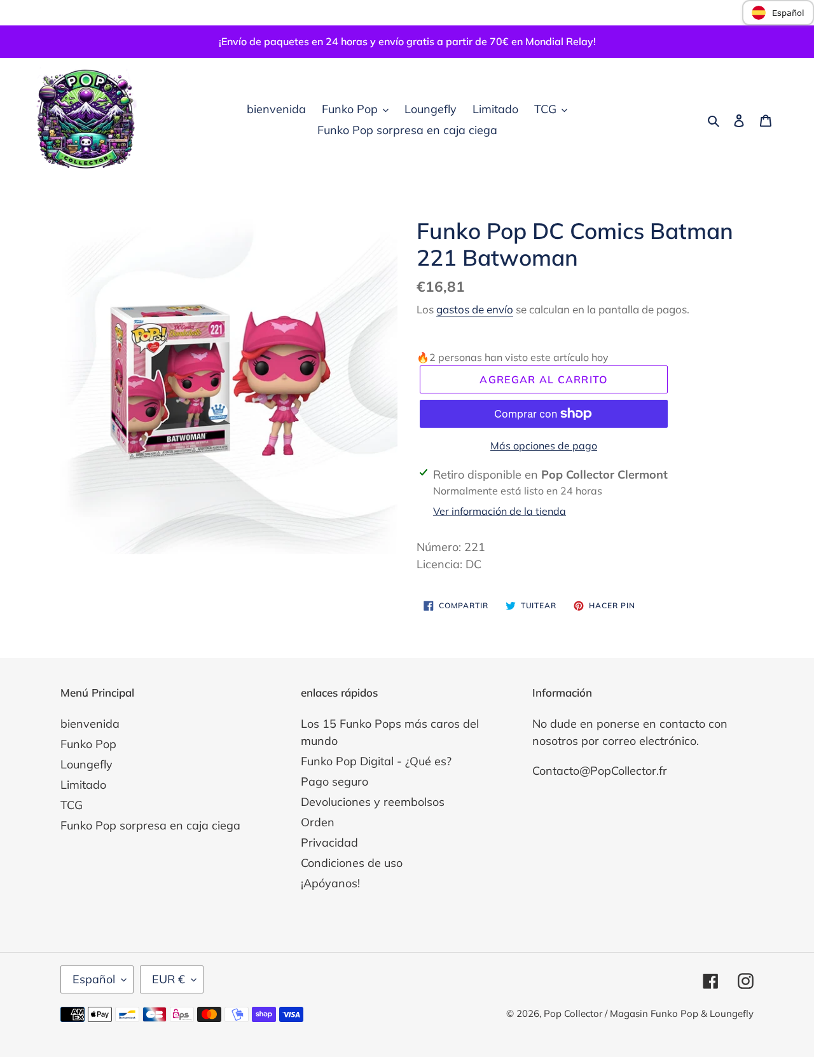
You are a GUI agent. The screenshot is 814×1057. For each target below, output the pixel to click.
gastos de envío (474, 309)
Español (93, 979)
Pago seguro (334, 781)
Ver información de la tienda (499, 511)
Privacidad (329, 842)
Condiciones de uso (352, 863)
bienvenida (90, 723)
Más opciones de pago (543, 445)
